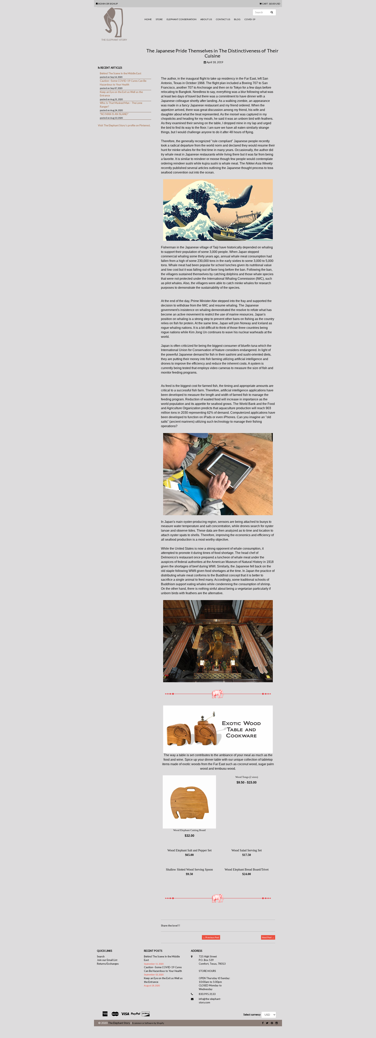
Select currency (252, 1014)
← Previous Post (211, 937)
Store (159, 19)
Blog (237, 19)
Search (101, 956)
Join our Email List (107, 960)
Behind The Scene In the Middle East (120, 73)
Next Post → (268, 937)
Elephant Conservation (181, 19)
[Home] (120, 25)
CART (265, 3)
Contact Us (223, 19)
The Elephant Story (119, 1023)
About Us (206, 19)
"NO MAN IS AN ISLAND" (114, 114)
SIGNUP (113, 3)
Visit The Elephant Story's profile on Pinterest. (124, 125)
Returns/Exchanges (108, 963)
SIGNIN (102, 3)
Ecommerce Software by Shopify (148, 1023)
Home (148, 19)
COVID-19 (249, 19)
